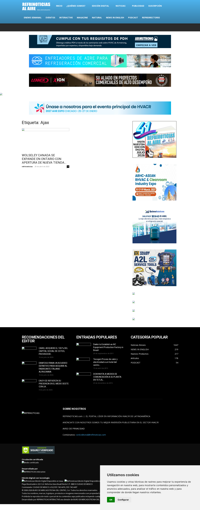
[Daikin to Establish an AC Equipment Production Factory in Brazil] (83, 348)
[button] (174, 6)
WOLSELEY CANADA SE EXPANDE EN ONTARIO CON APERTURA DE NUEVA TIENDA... (44, 158)
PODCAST (133, 17)
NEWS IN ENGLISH (115, 17)
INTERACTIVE (66, 17)
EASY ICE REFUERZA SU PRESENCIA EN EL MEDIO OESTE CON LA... (54, 384)
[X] (166, 27)
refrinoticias (27, 166)
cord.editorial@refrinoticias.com (91, 434)
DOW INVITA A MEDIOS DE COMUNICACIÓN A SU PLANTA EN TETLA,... (107, 377)
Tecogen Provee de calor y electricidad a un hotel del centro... (105, 362)
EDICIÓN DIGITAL (100, 5)
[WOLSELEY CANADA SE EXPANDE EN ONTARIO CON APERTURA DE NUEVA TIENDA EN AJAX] (45, 140)
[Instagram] (161, 27)
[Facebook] (156, 27)
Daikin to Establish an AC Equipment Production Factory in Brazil (108, 347)
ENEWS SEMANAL (33, 17)
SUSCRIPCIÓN (155, 5)
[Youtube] (176, 27)
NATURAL (97, 17)
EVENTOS (50, 17)
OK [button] (110, 499)
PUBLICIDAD (138, 5)
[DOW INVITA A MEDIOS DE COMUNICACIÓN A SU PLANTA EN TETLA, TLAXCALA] (83, 376)
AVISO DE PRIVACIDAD (74, 428)
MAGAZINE (82, 17)
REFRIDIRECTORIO (151, 17)
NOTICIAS (120, 5)
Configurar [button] (123, 499)
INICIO (59, 5)
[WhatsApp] (171, 27)
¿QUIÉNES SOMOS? (75, 5)
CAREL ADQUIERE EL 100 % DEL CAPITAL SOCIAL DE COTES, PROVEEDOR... (53, 351)
